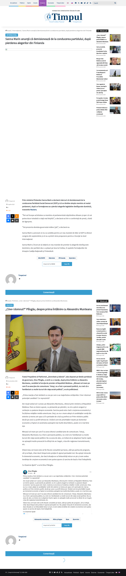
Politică (22, 3)
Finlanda (62, 258)
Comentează (48, 292)
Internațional (16, 30)
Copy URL (67, 264)
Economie (51, 3)
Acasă (9, 30)
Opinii (29, 3)
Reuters (33, 209)
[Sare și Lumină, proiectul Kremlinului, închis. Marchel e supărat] (115, 49)
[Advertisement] (108, 151)
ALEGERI (42, 258)
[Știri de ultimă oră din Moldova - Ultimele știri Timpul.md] (63, 16)
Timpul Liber (60, 3)
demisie (52, 258)
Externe (42, 3)
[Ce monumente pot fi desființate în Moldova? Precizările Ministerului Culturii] (115, 73)
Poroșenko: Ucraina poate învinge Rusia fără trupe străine (102, 100)
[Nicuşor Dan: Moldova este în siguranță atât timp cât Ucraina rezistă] (115, 61)
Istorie (35, 3)
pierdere (73, 258)
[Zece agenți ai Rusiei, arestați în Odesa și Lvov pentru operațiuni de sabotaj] (115, 86)
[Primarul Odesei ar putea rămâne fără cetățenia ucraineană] (115, 110)
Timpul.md (12, 201)
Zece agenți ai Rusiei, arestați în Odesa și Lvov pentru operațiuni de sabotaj (101, 88)
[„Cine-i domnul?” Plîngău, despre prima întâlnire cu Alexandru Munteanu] (115, 38)
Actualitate (13, 3)
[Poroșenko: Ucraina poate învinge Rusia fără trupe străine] (115, 100)
